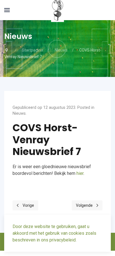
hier (79, 173)
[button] (7, 10)
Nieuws (19, 113)
